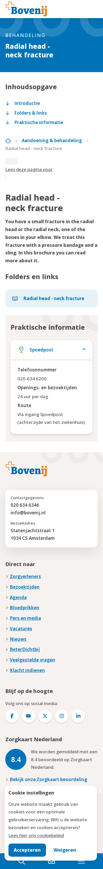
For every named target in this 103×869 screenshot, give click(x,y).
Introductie (27, 103)
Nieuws (18, 639)
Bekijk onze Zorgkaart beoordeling (48, 779)
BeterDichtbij (25, 649)
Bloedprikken (24, 608)
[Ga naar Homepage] (8, 140)
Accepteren (27, 850)
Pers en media (25, 618)
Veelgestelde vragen (32, 660)
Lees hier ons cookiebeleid (36, 835)
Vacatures (21, 629)
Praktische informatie (38, 122)
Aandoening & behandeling (52, 140)
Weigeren (65, 850)
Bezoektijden (25, 587)
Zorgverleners (25, 576)
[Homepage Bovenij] (26, 9)
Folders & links (30, 113)
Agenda (18, 597)
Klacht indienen (27, 670)
